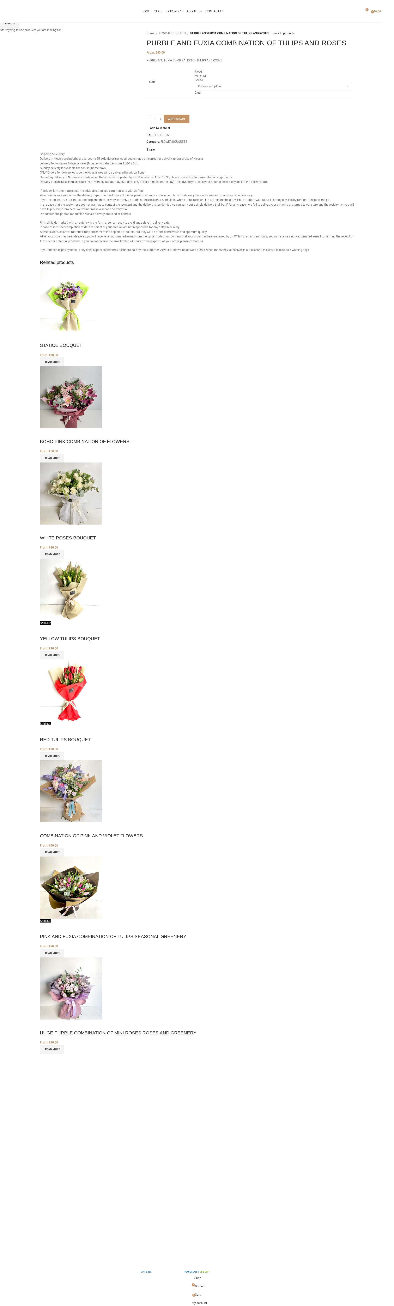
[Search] (352, 11)
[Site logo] (13, 11)
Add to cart (176, 119)
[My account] (357, 11)
